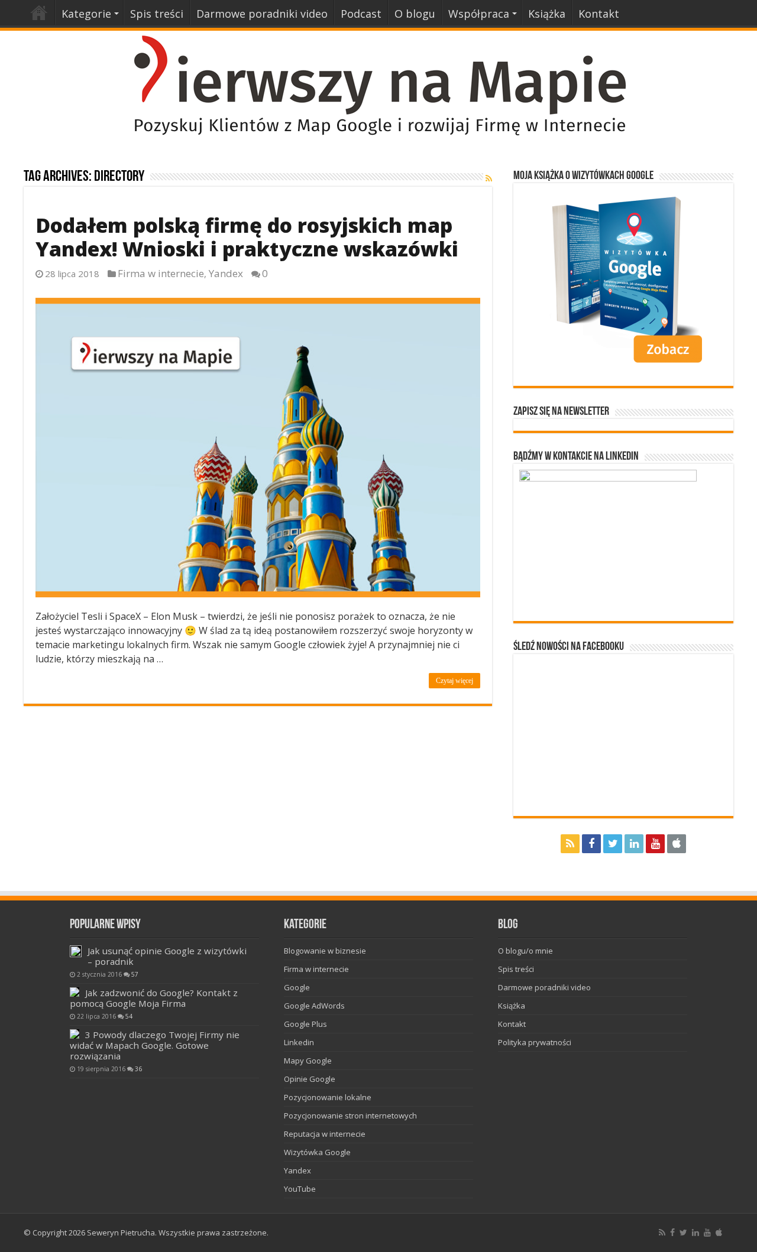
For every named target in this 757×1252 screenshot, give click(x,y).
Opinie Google (309, 1079)
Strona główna (39, 12)
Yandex (226, 273)
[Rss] (570, 843)
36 (138, 1069)
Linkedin (299, 1042)
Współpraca (478, 13)
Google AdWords (314, 1005)
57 (134, 974)
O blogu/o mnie (525, 950)
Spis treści (156, 13)
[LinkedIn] (634, 843)
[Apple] (676, 843)
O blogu (414, 13)
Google (297, 987)
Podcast (361, 13)
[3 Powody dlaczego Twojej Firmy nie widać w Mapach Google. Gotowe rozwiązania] (74, 1034)
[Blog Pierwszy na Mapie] (378, 84)
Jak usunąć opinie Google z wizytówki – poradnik (167, 956)
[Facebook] (591, 843)
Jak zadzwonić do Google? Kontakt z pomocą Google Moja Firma (154, 998)
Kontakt (598, 13)
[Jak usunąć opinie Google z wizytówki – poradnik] (76, 951)
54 (128, 1016)
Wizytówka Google (317, 1152)
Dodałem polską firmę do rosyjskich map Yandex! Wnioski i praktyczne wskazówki (246, 237)
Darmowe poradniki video (262, 13)
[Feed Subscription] (489, 178)
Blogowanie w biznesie (325, 950)
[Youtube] (655, 843)
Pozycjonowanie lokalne (327, 1097)
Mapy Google (308, 1060)
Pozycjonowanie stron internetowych (350, 1115)
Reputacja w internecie (324, 1134)
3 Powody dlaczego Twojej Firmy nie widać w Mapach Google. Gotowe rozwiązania (155, 1045)
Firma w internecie (161, 273)
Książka (546, 13)
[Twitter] (612, 843)
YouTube (300, 1188)
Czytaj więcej (454, 681)
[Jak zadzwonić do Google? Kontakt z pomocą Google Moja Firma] (74, 992)
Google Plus (305, 1024)
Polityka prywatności (534, 1042)
